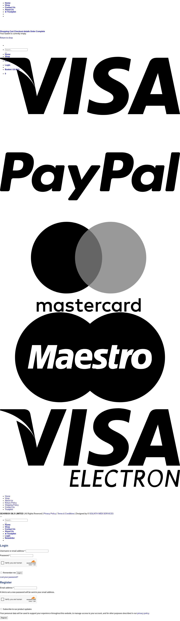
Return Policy (11, 503)
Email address (7, 588)
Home (7, 3)
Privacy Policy (50, 514)
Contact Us (10, 7)
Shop (7, 5)
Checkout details (22, 31)
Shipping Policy (12, 505)
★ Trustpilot (10, 12)
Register (4, 618)
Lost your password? (9, 577)
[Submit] (6, 523)
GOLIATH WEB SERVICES (101, 514)
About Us (9, 10)
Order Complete (37, 31)
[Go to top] (1, 516)
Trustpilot (9, 509)
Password (5, 555)
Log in (19, 573)
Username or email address (12, 551)
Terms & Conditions (65, 514)
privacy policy (143, 613)
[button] (10, 538)
